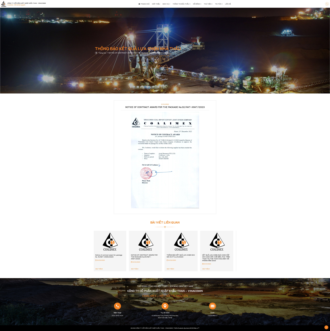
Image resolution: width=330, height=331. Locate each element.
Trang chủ (144, 4)
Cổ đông (196, 4)
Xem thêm (100, 269)
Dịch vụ (166, 4)
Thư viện (207, 4)
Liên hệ (228, 4)
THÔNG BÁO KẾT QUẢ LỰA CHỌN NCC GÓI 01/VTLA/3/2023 (111, 256)
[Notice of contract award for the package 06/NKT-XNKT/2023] (182, 242)
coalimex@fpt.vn (212, 315)
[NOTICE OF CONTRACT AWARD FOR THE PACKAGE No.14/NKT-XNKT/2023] (218, 242)
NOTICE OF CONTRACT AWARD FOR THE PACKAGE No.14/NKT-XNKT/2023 (217, 257)
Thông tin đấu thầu (181, 4)
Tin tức (218, 4)
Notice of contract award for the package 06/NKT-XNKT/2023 (180, 256)
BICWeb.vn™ (195, 328)
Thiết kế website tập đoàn (181, 328)
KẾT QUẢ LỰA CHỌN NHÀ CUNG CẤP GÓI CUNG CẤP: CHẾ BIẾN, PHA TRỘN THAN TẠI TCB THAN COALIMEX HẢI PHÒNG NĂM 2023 (146, 258)
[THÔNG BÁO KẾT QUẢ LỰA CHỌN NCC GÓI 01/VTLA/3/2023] (111, 242)
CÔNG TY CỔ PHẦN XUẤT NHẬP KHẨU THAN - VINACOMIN (154, 328)
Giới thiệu (156, 4)
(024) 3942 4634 (117, 315)
